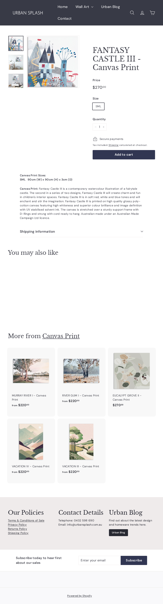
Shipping (114, 145)
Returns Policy (17, 529)
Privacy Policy (17, 524)
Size (96, 99)
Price (96, 80)
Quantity (99, 119)
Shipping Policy (18, 533)
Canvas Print (61, 336)
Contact (65, 18)
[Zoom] (53, 62)
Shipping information (37, 231)
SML (98, 106)
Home (63, 6)
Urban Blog (110, 6)
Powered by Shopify (79, 595)
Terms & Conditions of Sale (26, 520)
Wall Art (83, 6)
